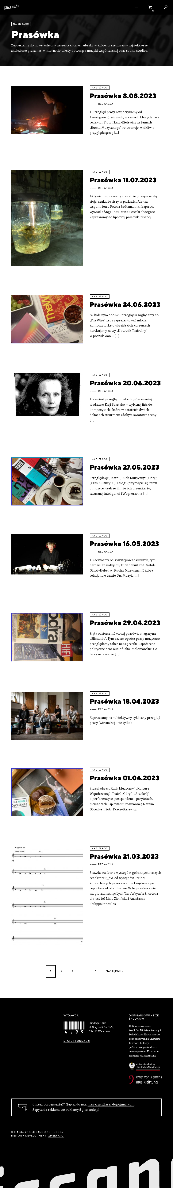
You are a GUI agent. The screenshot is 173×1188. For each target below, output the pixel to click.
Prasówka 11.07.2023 (123, 180)
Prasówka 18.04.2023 (124, 701)
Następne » (114, 971)
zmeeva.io (56, 1135)
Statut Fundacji (77, 1040)
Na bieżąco (21, 24)
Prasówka (35, 34)
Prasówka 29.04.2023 (125, 623)
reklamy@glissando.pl (82, 1110)
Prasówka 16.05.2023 (124, 543)
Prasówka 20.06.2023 (125, 383)
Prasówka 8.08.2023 (123, 96)
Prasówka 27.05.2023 (124, 467)
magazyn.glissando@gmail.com (111, 1104)
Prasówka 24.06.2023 (125, 304)
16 (95, 971)
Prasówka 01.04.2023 (124, 778)
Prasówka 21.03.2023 (124, 856)
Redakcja (105, 103)
